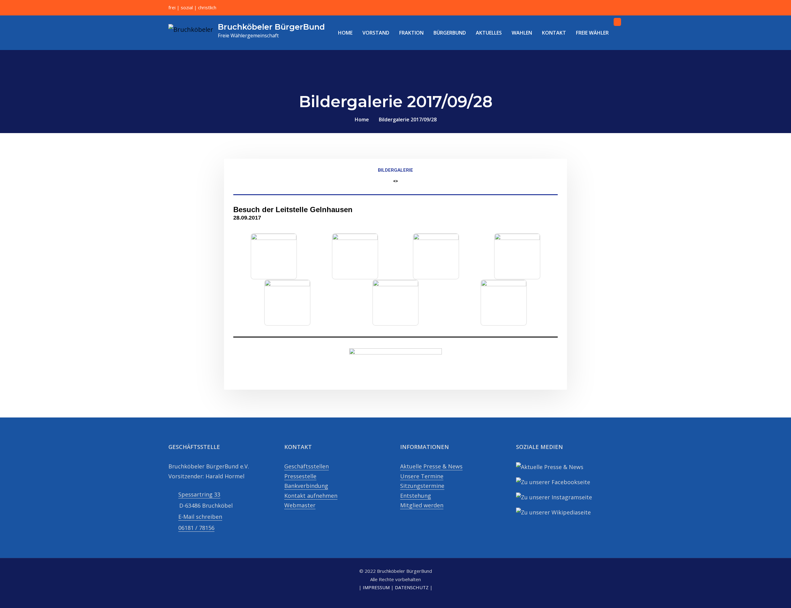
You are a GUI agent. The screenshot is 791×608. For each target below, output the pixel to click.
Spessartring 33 (199, 494)
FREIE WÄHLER (592, 32)
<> (395, 181)
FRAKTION (411, 32)
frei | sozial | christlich (192, 7)
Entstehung (415, 495)
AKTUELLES (489, 32)
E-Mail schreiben (200, 516)
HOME (345, 32)
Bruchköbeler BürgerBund (271, 26)
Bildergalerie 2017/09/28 (408, 119)
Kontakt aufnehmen (310, 495)
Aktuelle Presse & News (431, 466)
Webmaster (299, 505)
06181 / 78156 (196, 527)
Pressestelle (300, 476)
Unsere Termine (421, 476)
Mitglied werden (421, 505)
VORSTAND (375, 32)
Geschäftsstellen (306, 466)
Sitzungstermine (422, 485)
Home (362, 119)
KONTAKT (554, 32)
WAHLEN (522, 32)
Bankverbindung (306, 485)
